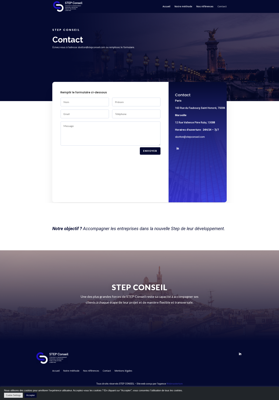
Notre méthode (183, 6)
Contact (222, 6)
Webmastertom (174, 383)
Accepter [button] (30, 395)
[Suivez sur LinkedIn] (177, 148)
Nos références (204, 6)
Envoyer (150, 150)
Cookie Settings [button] (13, 395)
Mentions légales (123, 370)
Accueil (166, 6)
